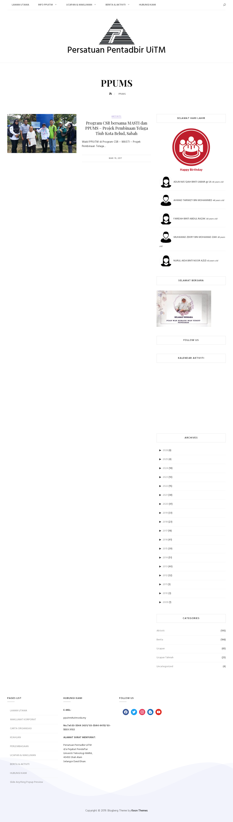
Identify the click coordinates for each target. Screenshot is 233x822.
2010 (165, 593)
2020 (165, 504)
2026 (165, 450)
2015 (165, 549)
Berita (160, 640)
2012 (165, 575)
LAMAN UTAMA (20, 5)
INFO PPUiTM (45, 5)
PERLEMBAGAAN (19, 746)
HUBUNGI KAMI (147, 5)
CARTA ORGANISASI (21, 728)
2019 (165, 513)
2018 (165, 522)
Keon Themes (139, 811)
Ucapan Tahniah (165, 657)
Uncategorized (165, 666)
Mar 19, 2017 (115, 158)
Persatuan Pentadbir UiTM (116, 50)
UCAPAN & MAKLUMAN (79, 5)
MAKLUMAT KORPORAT (23, 719)
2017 (165, 531)
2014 (165, 558)
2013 (165, 566)
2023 (165, 477)
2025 (165, 459)
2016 (165, 540)
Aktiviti (116, 116)
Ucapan (161, 649)
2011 (165, 584)
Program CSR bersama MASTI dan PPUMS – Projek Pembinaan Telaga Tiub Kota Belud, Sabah (116, 128)
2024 (165, 468)
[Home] (110, 94)
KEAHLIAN (15, 737)
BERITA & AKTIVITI (116, 5)
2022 (165, 486)
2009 (165, 602)
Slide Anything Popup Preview (26, 782)
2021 (165, 495)
